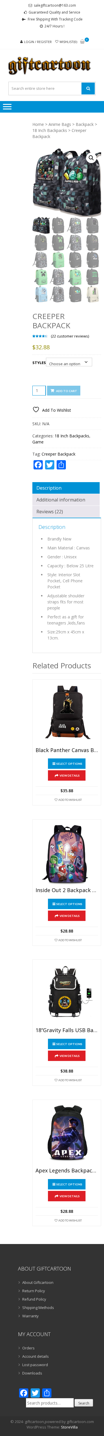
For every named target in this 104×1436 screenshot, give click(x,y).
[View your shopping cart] (82, 42)
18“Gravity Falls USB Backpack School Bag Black (67, 1030)
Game (38, 442)
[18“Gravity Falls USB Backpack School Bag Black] (67, 994)
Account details (35, 1356)
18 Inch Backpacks (49, 130)
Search (83, 1403)
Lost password (35, 1364)
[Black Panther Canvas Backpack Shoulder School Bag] (67, 713)
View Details (70, 775)
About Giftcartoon (37, 1282)
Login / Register (38, 42)
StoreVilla (69, 1427)
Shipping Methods (38, 1307)
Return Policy (33, 1290)
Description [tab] (49, 488)
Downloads (32, 1373)
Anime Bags (60, 124)
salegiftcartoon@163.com (55, 5)
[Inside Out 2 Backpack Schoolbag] (67, 854)
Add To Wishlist (70, 799)
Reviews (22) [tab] (49, 511)
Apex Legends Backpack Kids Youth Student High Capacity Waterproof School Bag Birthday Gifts (67, 1171)
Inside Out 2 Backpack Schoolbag (67, 890)
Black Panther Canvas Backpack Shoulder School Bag (67, 750)
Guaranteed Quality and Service (54, 12)
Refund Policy (34, 1299)
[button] (91, 158)
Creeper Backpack (58, 454)
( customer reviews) (70, 336)
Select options (69, 763)
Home (38, 124)
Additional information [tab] (60, 500)
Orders (28, 1348)
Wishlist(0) (68, 42)
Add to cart (66, 391)
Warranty (30, 1315)
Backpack (85, 124)
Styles (39, 362)
